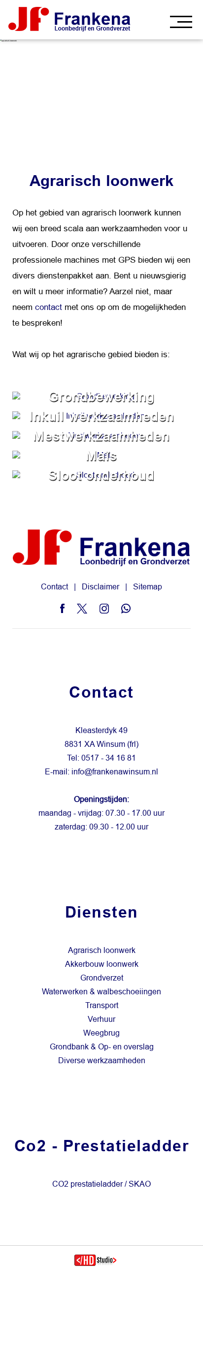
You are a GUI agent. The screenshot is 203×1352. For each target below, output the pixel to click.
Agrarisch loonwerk (101, 950)
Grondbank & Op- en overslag (102, 1047)
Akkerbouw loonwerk (101, 964)
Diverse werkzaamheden (101, 1060)
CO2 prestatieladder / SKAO (101, 1184)
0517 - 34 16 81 (108, 758)
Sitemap (147, 587)
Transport (101, 1005)
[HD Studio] (95, 1261)
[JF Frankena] (70, 19)
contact (48, 307)
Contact (54, 587)
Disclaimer (100, 587)
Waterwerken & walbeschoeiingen (101, 991)
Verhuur (101, 1019)
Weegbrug (101, 1033)
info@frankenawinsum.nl (114, 772)
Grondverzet (101, 978)
